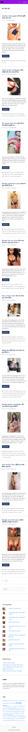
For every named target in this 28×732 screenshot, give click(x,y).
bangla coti (20, 709)
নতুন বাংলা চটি (4, 720)
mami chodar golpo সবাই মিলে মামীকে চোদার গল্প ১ (13, 667)
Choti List (14, 715)
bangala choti (12, 700)
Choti (16, 713)
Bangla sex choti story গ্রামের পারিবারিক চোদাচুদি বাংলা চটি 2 (12, 521)
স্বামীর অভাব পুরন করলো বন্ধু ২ (14, 622)
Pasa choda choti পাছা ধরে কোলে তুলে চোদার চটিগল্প (13, 297)
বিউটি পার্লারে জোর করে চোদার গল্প (14, 631)
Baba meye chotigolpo (9, 569)
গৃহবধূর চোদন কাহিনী (9, 288)
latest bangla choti (12, 716)
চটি (17, 718)
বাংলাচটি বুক (16, 720)
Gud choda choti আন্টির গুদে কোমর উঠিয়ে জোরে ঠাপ (13, 465)
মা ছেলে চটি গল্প (21, 573)
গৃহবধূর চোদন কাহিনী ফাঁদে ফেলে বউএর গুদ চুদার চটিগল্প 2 (13, 351)
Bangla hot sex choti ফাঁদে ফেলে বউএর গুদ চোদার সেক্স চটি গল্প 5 (13, 241)
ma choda (18, 716)
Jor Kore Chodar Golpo (16, 284)
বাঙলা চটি (19, 720)
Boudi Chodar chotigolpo (10, 337)
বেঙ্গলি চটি (21, 720)
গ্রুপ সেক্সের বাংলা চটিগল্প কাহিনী (18, 288)
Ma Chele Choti (9, 174)
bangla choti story (14, 709)
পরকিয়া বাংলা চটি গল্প (13, 512)
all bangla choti (6, 700)
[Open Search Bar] (19, 2)
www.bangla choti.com (9, 718)
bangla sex (19, 711)
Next (7, 580)
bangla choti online (6, 709)
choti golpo (9, 715)
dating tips (18, 715)
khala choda (7, 716)
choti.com (19, 713)
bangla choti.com (10, 706)
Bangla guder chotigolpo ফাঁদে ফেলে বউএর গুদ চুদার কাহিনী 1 (13, 405)
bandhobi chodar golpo (9, 60)
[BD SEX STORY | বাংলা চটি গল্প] (2, 2)
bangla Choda (17, 700)
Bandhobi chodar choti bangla (11, 391)
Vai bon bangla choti (10, 116)
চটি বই (24, 718)
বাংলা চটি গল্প (12, 720)
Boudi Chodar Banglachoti (10, 229)
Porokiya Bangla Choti (7, 233)
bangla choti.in (16, 706)
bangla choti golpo (11, 708)
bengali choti (12, 713)
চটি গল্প (22, 718)
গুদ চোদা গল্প (4, 62)
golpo (21, 715)
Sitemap (14, 727)
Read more (5, 56)
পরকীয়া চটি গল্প (23, 116)
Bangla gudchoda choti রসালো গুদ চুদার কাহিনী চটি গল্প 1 (14, 184)
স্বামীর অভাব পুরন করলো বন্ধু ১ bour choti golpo (12, 671)
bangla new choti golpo (12, 711)
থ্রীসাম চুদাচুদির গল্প (18, 176)
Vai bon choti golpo (10, 455)
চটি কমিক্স (19, 718)
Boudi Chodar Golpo (9, 172)
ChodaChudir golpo (21, 60)
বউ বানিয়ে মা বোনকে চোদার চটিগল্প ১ (15, 608)
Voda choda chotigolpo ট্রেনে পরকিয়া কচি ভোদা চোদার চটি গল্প (12, 71)
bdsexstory (8, 713)
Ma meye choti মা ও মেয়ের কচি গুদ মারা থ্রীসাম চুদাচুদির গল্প (13, 124)
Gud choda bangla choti (9, 114)
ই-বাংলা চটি (15, 718)
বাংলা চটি (7, 720)
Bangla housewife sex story (11, 451)
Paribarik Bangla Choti (18, 174)
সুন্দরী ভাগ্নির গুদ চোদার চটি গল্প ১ (14, 640)
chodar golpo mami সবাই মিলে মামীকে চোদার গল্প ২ (13, 665)
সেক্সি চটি (24, 720)
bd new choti (7, 284)
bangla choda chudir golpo (10, 703)
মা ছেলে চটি (19, 512)
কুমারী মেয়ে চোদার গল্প (6, 176)
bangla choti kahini (20, 708)
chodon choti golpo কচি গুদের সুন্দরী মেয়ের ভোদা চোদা (13, 17)
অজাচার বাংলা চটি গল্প (19, 455)
